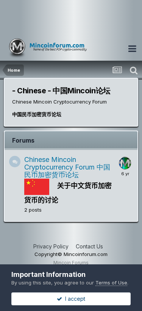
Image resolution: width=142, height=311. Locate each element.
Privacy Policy (51, 246)
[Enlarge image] (36, 186)
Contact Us (89, 246)
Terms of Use (111, 283)
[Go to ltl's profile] (125, 163)
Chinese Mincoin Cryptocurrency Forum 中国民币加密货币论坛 (67, 167)
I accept (73, 298)
